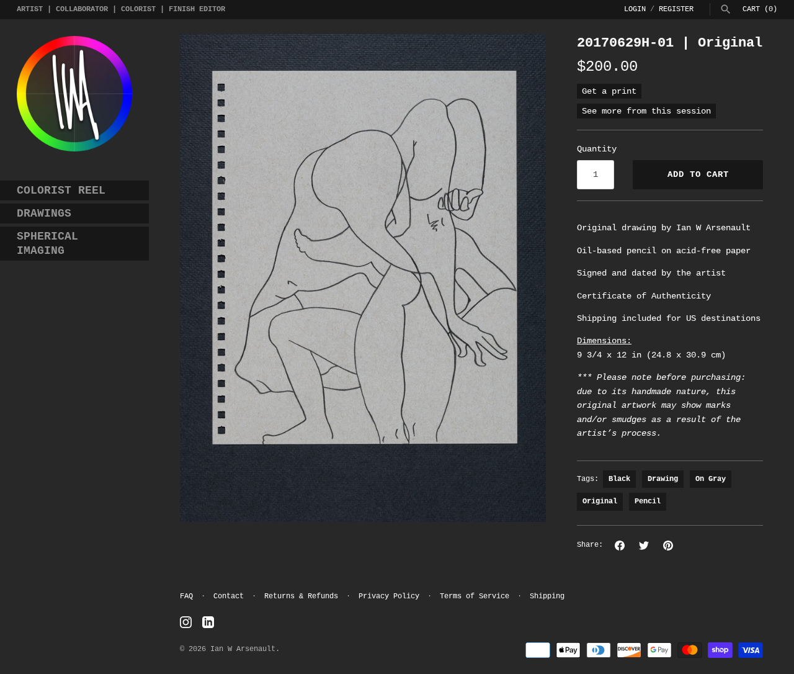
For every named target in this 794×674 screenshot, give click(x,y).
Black (619, 479)
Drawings (44, 213)
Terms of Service (474, 596)
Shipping (547, 596)
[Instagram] (186, 622)
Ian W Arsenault (242, 649)
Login (635, 9)
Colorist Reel (61, 190)
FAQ (186, 596)
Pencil (648, 501)
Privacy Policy (389, 596)
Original (599, 501)
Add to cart (698, 174)
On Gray (710, 479)
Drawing (663, 479)
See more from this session (646, 111)
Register (676, 9)
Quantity (597, 149)
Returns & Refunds (301, 596)
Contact (228, 596)
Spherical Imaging (47, 244)
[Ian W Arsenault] (74, 93)
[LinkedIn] (208, 622)
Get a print (609, 91)
